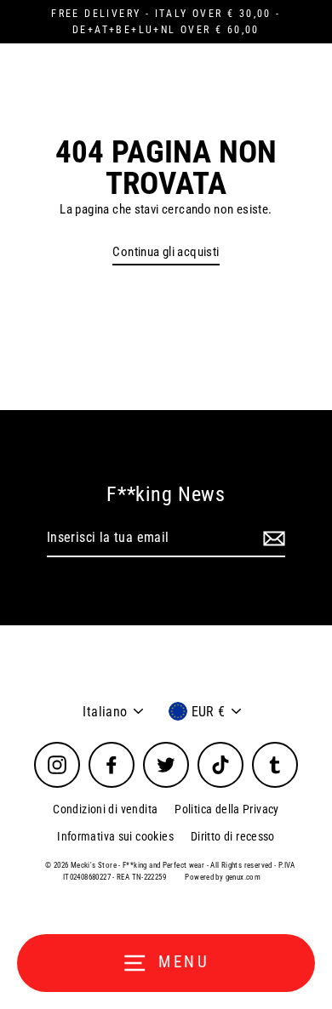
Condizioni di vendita (105, 809)
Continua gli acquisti (165, 251)
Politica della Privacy (226, 809)
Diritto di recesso (233, 836)
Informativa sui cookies (115, 836)
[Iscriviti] (271, 538)
